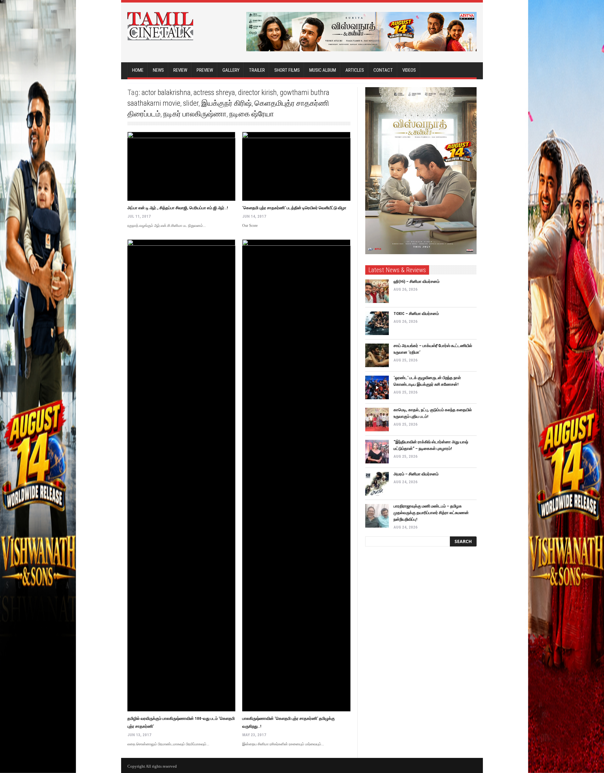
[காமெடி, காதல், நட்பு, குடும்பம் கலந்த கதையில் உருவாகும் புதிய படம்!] (377, 419)
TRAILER (257, 70)
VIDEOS (409, 70)
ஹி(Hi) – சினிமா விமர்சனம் (416, 281)
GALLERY (230, 70)
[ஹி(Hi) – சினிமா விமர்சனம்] (377, 291)
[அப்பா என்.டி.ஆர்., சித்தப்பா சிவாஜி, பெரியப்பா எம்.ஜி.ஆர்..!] (181, 166)
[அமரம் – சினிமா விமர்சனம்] (377, 484)
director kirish (257, 92)
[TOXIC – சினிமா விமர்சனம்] (377, 323)
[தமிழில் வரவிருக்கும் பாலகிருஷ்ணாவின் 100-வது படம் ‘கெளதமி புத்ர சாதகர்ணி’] (181, 475)
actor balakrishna (166, 92)
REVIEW (180, 70)
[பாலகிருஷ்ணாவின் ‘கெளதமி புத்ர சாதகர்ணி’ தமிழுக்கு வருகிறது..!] (296, 475)
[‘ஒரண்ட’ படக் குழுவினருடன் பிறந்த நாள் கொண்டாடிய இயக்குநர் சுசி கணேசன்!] (377, 387)
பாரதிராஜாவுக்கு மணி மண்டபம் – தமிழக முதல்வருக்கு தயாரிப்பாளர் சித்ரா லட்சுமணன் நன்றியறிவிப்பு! (431, 513)
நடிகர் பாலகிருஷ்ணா (194, 113)
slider (191, 103)
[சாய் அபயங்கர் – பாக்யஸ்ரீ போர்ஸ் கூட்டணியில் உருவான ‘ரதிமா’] (377, 355)
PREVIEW (205, 70)
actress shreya (214, 92)
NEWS (158, 70)
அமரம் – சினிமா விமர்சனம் (416, 474)
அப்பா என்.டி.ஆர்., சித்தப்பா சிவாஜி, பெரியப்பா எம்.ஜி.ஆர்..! (177, 207)
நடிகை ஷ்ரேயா (251, 113)
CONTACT (383, 70)
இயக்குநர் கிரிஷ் (226, 103)
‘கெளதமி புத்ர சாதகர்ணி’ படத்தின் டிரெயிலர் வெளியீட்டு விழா (294, 207)
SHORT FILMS (287, 70)
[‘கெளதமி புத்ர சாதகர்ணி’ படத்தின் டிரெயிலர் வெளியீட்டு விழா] (296, 166)
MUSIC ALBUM (322, 70)
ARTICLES (354, 70)
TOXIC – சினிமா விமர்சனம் (416, 313)
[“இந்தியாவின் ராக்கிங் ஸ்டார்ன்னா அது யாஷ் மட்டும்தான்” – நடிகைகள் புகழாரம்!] (377, 451)
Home (137, 70)
